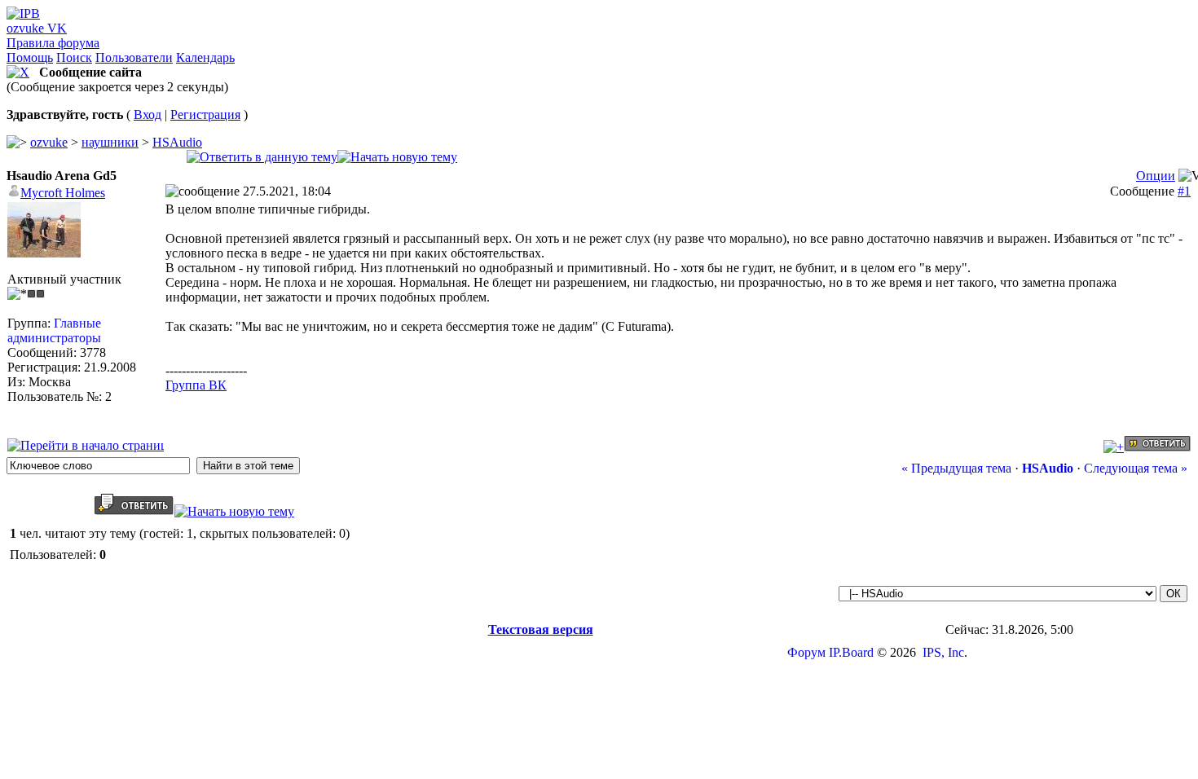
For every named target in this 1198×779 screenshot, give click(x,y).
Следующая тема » (1135, 468)
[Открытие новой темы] (397, 157)
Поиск (74, 57)
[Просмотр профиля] (44, 253)
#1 (1184, 191)
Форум (806, 652)
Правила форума (53, 43)
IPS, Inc (943, 652)
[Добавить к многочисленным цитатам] (1113, 447)
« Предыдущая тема (956, 468)
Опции (1155, 176)
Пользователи (134, 57)
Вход (147, 114)
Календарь (205, 57)
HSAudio (177, 142)
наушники (110, 142)
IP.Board (851, 652)
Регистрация (205, 114)
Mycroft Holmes (62, 193)
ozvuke (49, 142)
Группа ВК (196, 385)
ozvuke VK (37, 28)
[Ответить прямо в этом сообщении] (1157, 447)
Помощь (30, 57)
